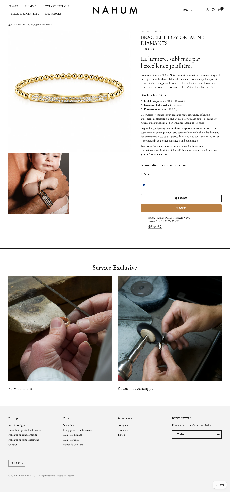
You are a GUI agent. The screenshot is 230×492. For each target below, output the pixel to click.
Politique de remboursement (23, 439)
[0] (219, 10)
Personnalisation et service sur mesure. (167, 165)
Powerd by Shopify (65, 475)
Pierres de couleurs (73, 444)
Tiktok (121, 435)
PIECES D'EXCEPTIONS (25, 13)
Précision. (147, 174)
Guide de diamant (72, 435)
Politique (14, 418)
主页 (10, 24)
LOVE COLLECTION (56, 6)
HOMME (30, 6)
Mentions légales (17, 425)
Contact (12, 444)
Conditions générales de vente (24, 430)
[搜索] (213, 10)
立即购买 (181, 208)
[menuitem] (15, 6)
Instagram (123, 425)
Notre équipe (70, 425)
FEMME (13, 6)
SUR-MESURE (53, 13)
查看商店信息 (155, 226)
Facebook (123, 430)
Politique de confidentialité (22, 435)
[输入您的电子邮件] (218, 434)
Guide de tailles (71, 439)
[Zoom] (123, 37)
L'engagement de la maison (77, 430)
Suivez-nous (126, 418)
